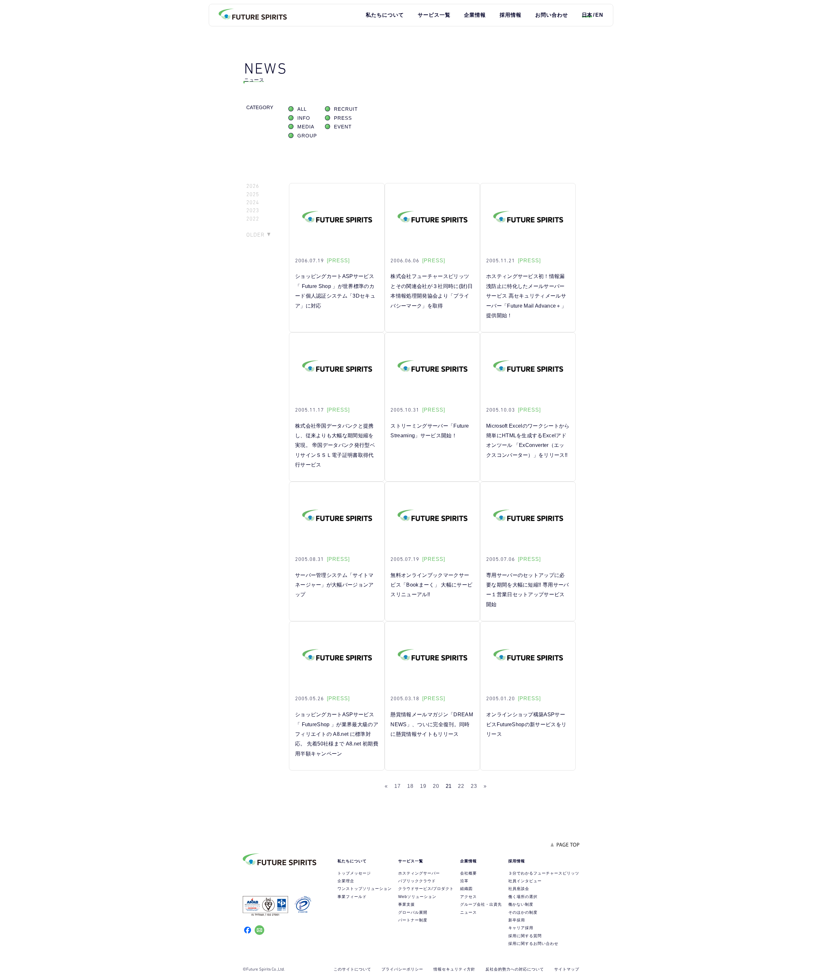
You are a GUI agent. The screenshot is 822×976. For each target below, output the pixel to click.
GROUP (307, 135)
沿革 (464, 881)
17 (397, 786)
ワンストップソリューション (364, 888)
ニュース (468, 912)
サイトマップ (566, 969)
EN (599, 15)
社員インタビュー (525, 881)
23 (474, 786)
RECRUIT (346, 109)
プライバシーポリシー (402, 969)
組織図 (466, 888)
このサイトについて (352, 969)
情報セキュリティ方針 (454, 969)
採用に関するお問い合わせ (533, 943)
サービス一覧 (434, 15)
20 (436, 786)
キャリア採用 (520, 928)
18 (410, 786)
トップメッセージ (354, 873)
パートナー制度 (412, 920)
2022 (252, 219)
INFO (303, 118)
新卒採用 (516, 920)
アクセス (468, 896)
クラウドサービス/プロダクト (426, 888)
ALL (302, 109)
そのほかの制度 (523, 912)
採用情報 (510, 15)
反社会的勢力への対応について (514, 969)
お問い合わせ (551, 15)
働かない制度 (520, 904)
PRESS (343, 118)
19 (423, 786)
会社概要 (468, 873)
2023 (252, 210)
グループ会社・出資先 (481, 904)
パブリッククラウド (417, 881)
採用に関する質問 (525, 936)
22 (461, 786)
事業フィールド (352, 896)
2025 (252, 194)
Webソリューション (417, 896)
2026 (252, 186)
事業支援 (406, 904)
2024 (252, 202)
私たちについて (385, 15)
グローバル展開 (412, 912)
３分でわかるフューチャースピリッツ (543, 873)
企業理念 (345, 881)
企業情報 (475, 15)
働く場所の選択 (523, 896)
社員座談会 (518, 888)
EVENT (343, 126)
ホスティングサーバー (419, 873)
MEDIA (305, 126)
